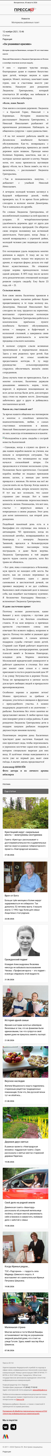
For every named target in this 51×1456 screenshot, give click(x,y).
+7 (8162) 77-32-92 (30, 1387)
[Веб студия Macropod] (25, 1437)
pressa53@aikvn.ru (40, 1390)
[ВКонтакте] (5, 1427)
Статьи (6, 35)
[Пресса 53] (25, 10)
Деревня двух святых (16, 1141)
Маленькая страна (15, 1327)
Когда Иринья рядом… (17, 1266)
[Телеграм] (13, 1427)
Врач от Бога (12, 895)
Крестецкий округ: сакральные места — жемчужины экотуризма (23, 833)
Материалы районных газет (25, 22)
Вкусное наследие (15, 1081)
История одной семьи (17, 1020)
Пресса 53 (20, 1399)
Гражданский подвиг (16, 959)
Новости (25, 18)
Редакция (7, 1452)
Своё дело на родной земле (20, 1202)
